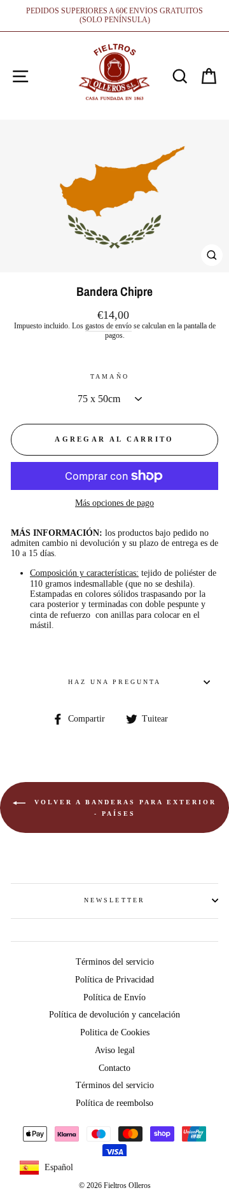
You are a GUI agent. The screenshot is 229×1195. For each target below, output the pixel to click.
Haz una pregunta (115, 681)
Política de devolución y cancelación (114, 1014)
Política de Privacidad (114, 979)
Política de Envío (114, 997)
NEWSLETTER (114, 900)
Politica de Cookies (114, 1032)
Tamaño (109, 376)
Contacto (114, 1068)
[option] (114, 15)
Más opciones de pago (114, 503)
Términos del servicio (115, 962)
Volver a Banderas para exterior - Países (123, 808)
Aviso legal (115, 1050)
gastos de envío (108, 326)
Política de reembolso (114, 1103)
